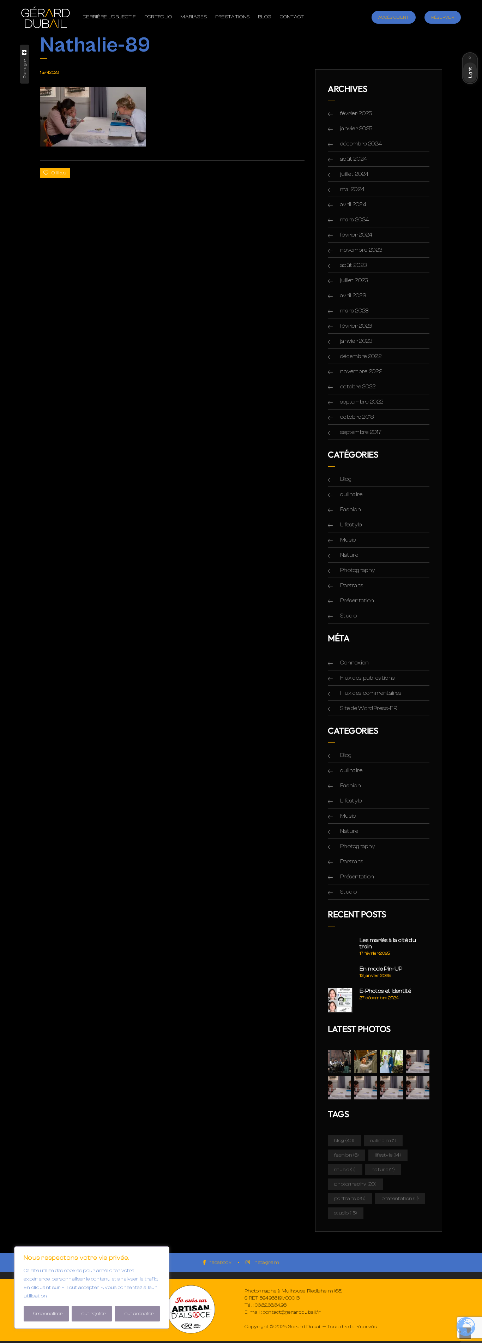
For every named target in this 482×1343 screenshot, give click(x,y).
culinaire (351, 494)
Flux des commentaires (371, 693)
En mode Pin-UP (381, 969)
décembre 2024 (361, 144)
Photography (357, 570)
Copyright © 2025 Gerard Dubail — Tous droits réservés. (311, 1327)
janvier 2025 (356, 128)
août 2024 (353, 159)
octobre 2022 (358, 386)
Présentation (357, 600)
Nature (349, 555)
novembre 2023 (361, 250)
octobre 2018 (357, 417)
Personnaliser (46, 1314)
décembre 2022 (360, 356)
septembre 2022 (361, 402)
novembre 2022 (361, 371)
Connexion (354, 662)
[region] (91, 1287)
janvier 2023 (356, 341)
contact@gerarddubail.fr (292, 1312)
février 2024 (356, 235)
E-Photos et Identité (385, 991)
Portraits (352, 585)
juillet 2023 (354, 280)
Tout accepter (137, 1314)
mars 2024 (354, 219)
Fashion (350, 509)
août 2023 (353, 265)
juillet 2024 (354, 174)
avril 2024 (353, 204)
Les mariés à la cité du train (388, 943)
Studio (348, 616)
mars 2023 (354, 311)
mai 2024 (352, 189)
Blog (345, 479)
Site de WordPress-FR (368, 708)
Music (348, 540)
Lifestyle (351, 524)
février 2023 (356, 326)
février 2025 (356, 113)
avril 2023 (353, 295)
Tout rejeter (92, 1314)
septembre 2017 (360, 432)
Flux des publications (367, 678)
